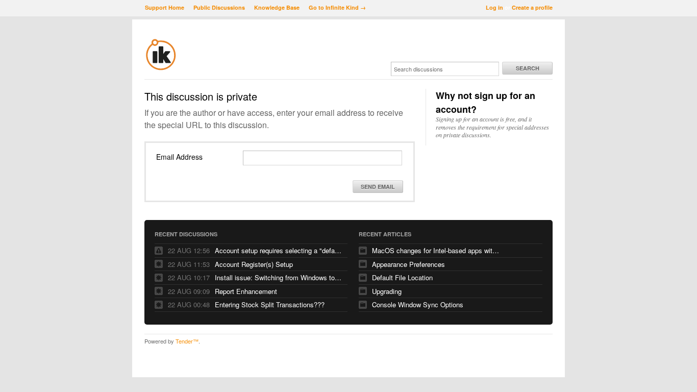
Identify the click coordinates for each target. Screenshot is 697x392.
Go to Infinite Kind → (337, 7)
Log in (494, 7)
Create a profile (532, 7)
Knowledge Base (277, 7)
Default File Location (402, 277)
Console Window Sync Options (417, 304)
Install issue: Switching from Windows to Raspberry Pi (278, 277)
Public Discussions (219, 7)
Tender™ (187, 341)
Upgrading (387, 291)
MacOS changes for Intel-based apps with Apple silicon (436, 250)
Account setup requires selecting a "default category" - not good (278, 250)
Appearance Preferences (408, 264)
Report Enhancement (246, 291)
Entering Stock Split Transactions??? (270, 304)
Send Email (378, 186)
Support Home (164, 7)
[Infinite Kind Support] (161, 68)
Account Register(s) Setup (254, 264)
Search (527, 68)
